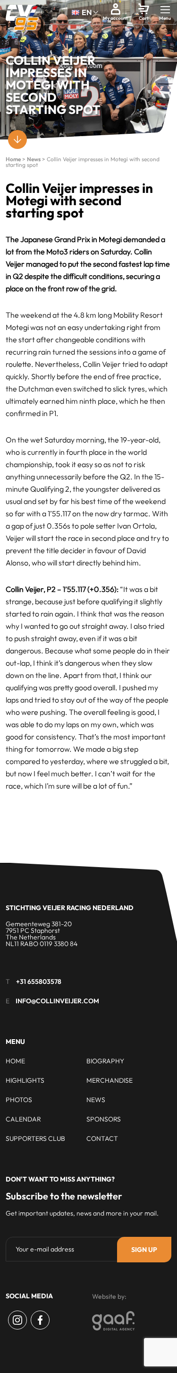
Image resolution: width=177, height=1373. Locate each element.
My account (115, 18)
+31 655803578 (38, 981)
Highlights (25, 1080)
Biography (105, 1061)
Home (13, 159)
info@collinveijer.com (57, 1001)
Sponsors (103, 1119)
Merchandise (109, 1080)
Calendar (23, 1119)
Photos (19, 1099)
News (34, 159)
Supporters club (35, 1138)
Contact (102, 1138)
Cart (144, 18)
